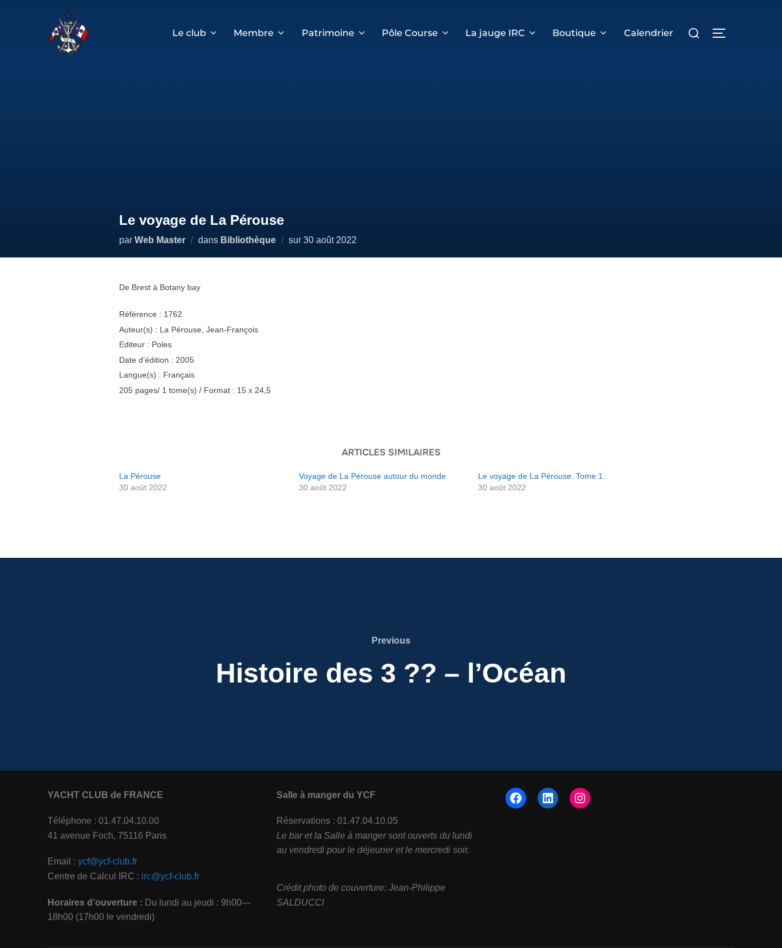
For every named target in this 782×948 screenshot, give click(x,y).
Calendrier (648, 32)
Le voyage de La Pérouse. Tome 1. (541, 476)
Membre (254, 32)
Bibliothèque (248, 240)
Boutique (574, 32)
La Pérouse (140, 476)
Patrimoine (328, 32)
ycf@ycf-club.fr (107, 861)
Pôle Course (410, 32)
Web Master (160, 240)
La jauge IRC (495, 32)
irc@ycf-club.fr (170, 876)
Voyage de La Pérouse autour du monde (372, 476)
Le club (189, 32)
